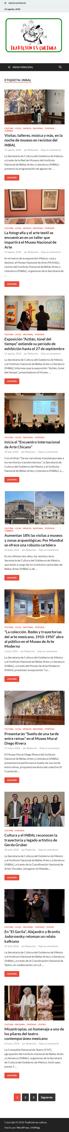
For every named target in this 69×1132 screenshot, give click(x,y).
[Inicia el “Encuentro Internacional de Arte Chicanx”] (34, 413)
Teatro (50, 927)
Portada (49, 128)
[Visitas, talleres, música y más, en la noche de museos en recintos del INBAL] (34, 106)
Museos (27, 128)
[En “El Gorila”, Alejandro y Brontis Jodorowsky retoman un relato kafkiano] (34, 906)
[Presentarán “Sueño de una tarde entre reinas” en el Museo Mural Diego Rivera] (34, 708)
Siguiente (47, 1097)
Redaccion (33, 150)
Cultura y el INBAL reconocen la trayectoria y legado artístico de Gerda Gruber (30, 840)
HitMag (35, 1127)
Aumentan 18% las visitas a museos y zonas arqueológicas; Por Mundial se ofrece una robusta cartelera (33, 540)
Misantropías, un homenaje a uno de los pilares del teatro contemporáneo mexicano (34, 1034)
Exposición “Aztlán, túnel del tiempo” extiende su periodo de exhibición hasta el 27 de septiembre (34, 344)
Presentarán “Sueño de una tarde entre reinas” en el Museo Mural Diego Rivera (31, 738)
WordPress (23, 1127)
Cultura (8, 128)
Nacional (38, 128)
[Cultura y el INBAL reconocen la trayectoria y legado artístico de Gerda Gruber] (34, 809)
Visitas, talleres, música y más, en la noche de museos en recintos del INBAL (33, 140)
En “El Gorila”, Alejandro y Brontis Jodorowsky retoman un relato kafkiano (32, 936)
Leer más (10, 177)
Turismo (8, 131)
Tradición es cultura (36, 1122)
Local (18, 128)
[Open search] (60, 67)
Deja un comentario (51, 150)
